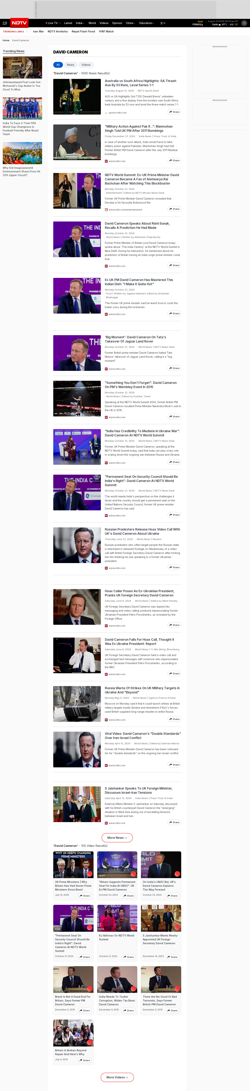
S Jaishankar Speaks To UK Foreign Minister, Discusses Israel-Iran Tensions (139, 790)
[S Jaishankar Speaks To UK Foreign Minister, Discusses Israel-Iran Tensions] (77, 805)
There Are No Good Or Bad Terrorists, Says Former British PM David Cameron (160, 1000)
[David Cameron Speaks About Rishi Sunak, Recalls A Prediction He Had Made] (77, 244)
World (92, 23)
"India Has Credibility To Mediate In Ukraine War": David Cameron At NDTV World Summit (142, 433)
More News (115, 837)
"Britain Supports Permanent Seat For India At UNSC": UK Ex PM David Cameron (117, 885)
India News (145, 136)
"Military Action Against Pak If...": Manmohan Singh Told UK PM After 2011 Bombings (139, 129)
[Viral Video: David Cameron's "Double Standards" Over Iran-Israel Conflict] (77, 749)
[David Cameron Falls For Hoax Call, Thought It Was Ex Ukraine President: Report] (77, 657)
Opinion (117, 23)
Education (145, 23)
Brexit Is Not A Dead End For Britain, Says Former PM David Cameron (72, 1000)
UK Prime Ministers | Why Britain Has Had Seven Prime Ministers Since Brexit (73, 885)
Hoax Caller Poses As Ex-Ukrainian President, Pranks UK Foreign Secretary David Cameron (139, 593)
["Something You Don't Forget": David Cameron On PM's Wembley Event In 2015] (77, 400)
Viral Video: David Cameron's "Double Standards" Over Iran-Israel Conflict (143, 736)
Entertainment (114, 192)
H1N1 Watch (106, 31)
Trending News (14, 51)
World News (113, 237)
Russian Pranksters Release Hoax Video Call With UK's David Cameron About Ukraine (142, 531)
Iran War (38, 31)
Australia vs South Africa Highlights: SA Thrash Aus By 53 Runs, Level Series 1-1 (140, 83)
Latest (68, 23)
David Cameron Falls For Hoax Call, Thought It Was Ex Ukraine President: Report (139, 642)
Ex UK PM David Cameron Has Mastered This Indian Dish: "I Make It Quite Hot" (139, 282)
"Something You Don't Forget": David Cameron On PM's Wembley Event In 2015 (141, 385)
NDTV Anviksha (58, 31)
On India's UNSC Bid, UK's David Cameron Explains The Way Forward (159, 885)
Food (109, 293)
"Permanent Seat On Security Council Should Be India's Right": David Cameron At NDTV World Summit (141, 481)
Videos (104, 23)
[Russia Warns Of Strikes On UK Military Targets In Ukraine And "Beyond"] (77, 704)
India (79, 23)
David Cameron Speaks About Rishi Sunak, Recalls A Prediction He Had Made (137, 226)
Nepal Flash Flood (83, 31)
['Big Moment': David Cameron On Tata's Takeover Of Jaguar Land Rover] (77, 353)
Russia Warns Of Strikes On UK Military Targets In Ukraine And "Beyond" (142, 690)
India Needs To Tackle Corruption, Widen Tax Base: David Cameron (117, 1000)
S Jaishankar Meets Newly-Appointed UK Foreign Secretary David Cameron (160, 939)
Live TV (53, 23)
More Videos (116, 1077)
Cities (129, 23)
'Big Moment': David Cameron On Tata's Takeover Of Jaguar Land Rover (135, 339)
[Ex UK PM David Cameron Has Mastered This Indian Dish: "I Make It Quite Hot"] (77, 297)
